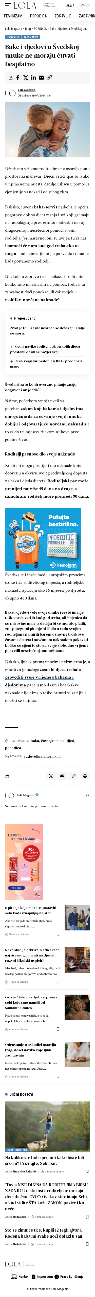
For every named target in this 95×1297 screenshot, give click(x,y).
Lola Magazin (26, 90)
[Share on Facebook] (17, 78)
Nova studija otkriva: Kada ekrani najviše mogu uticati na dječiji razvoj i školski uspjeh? (33, 955)
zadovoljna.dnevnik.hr (42, 756)
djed (70, 740)
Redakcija (19, 1217)
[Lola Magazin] (35, 5)
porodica (13, 747)
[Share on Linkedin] (33, 78)
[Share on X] (25, 78)
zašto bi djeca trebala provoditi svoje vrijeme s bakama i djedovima (43, 677)
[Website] (87, 795)
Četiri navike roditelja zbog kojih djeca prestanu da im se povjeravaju (45, 349)
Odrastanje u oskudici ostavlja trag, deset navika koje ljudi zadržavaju (30, 1050)
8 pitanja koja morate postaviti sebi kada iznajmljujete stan (30, 910)
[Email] (41, 78)
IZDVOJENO (31, 36)
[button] (9, 5)
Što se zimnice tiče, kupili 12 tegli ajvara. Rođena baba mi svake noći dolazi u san (44, 1233)
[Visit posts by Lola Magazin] (10, 93)
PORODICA (13, 36)
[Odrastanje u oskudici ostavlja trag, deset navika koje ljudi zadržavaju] (77, 1054)
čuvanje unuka (53, 740)
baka (35, 740)
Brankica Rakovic (24, 1171)
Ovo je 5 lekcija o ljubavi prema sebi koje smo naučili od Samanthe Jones (31, 1002)
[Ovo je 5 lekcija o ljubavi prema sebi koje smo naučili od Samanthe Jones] (77, 1007)
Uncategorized (17, 1150)
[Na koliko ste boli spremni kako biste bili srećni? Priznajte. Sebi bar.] (47, 1126)
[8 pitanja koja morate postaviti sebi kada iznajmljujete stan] (77, 917)
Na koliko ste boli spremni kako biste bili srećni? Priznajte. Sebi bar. (44, 1161)
